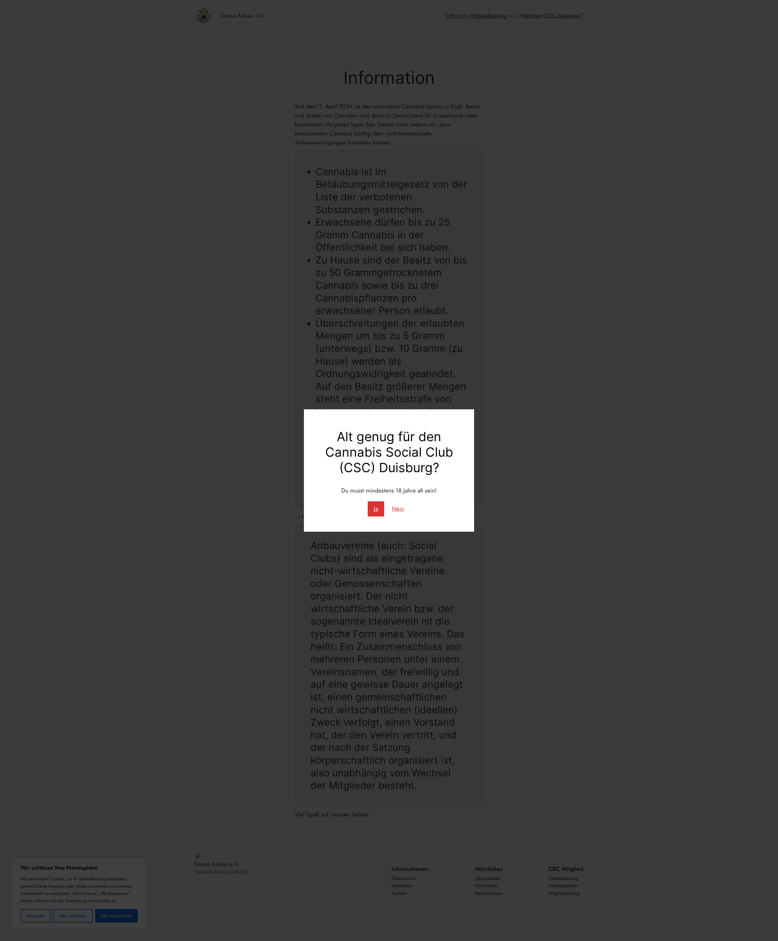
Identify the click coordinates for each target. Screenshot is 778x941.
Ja (376, 508)
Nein (398, 508)
